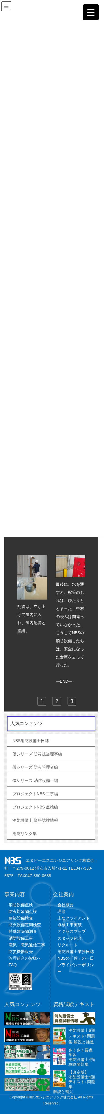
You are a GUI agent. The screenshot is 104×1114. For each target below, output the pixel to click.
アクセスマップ (71, 931)
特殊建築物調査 (23, 931)
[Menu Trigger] (91, 12)
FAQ (13, 965)
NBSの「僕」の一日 (75, 958)
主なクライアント (73, 918)
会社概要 (65, 905)
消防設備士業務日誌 (75, 951)
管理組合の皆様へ (25, 958)
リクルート (67, 945)
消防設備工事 (21, 938)
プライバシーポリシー (75, 968)
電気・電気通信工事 (27, 945)
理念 (61, 911)
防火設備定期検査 (25, 924)
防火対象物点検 (23, 911)
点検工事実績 (69, 924)
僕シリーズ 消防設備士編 (35, 780)
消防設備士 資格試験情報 (35, 820)
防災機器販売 (21, 951)
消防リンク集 (24, 833)
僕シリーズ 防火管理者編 (35, 767)
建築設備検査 (21, 918)
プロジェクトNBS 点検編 (35, 807)
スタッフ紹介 (69, 938)
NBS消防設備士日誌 (30, 740)
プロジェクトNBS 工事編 (35, 793)
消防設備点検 (21, 905)
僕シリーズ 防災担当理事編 (37, 754)
